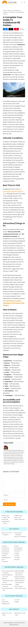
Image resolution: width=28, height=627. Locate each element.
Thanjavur (17, 557)
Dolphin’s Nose (19, 515)
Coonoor (17, 552)
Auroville (17, 559)
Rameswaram (18, 550)
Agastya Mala (6, 603)
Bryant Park (18, 517)
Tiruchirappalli (18, 548)
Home (4, 10)
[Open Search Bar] (21, 2)
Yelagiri (17, 553)
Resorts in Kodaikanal (20, 536)
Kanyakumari (5, 552)
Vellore (17, 546)
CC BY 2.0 (19, 95)
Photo (8, 95)
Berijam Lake (5, 515)
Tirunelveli (4, 561)
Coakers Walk (6, 517)
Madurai (4, 555)
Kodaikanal (17, 10)
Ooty (3, 559)
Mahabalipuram (6, 557)
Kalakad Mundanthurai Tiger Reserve (7, 580)
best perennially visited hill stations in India (13, 191)
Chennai (4, 546)
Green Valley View (19, 519)
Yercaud (17, 555)
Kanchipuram (5, 550)
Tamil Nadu (10, 10)
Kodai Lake (5, 519)
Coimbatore (5, 548)
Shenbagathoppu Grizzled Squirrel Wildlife (19, 582)
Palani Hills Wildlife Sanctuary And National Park (19, 573)
